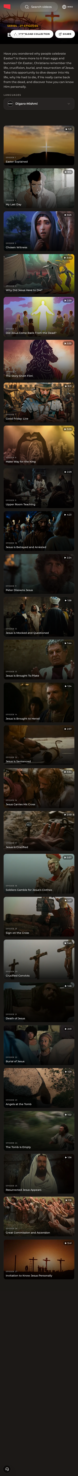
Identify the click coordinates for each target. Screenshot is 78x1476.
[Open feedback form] (7, 1469)
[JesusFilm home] (8, 7)
